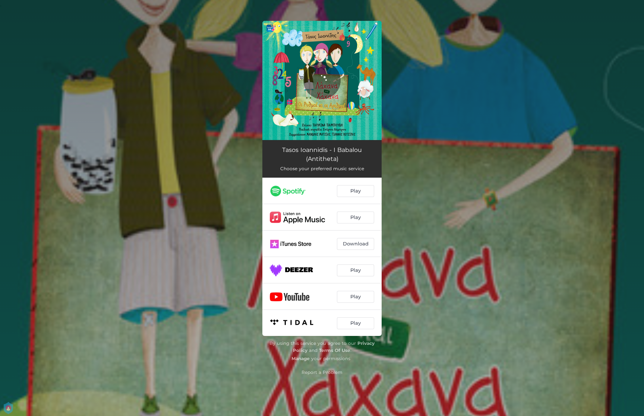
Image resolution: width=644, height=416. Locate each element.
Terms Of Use (334, 350)
